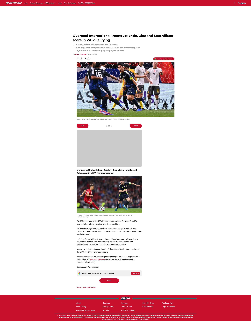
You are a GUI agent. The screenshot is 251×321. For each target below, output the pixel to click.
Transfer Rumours (36, 3)
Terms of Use (126, 307)
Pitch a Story (81, 307)
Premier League (70, 3)
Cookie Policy (147, 307)
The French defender (97, 259)
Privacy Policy (108, 307)
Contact (124, 303)
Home (79, 287)
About (60, 3)
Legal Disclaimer (168, 307)
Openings (106, 303)
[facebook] (234, 3)
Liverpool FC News (89, 287)
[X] (239, 3)
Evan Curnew (80, 54)
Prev (82, 126)
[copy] (88, 58)
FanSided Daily (167, 303)
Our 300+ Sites (148, 303)
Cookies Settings (128, 310)
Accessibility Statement (85, 310)
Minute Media (66, 315)
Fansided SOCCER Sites (86, 3)
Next (136, 126)
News (26, 3)
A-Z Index (106, 310)
